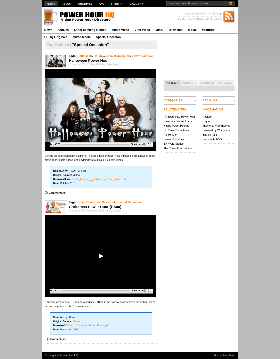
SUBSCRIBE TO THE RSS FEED (203, 14)
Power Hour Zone (174, 139)
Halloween (84, 55)
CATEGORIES (173, 100)
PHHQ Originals (55, 37)
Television (175, 30)
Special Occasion (108, 37)
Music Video (120, 30)
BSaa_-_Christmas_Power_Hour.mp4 (87, 325)
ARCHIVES (210, 100)
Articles (63, 30)
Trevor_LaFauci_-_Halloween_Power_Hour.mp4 (99, 179)
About (66, 3)
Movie (192, 30)
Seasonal (108, 202)
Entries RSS (210, 134)
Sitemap (117, 3)
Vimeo (76, 321)
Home (51, 3)
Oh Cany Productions (176, 130)
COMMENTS (189, 82)
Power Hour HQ (69, 355)
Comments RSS (212, 139)
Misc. (159, 30)
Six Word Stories (174, 143)
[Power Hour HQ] (81, 16)
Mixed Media (82, 37)
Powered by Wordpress (216, 130)
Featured (208, 30)
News (48, 30)
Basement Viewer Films (178, 121)
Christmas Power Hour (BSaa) (95, 207)
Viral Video (142, 30)
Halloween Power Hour (89, 61)
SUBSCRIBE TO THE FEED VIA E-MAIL (200, 18)
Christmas (93, 202)
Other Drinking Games (90, 30)
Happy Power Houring (176, 125)
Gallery (136, 3)
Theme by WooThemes (216, 125)
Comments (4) (57, 339)
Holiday (99, 55)
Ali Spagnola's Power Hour (179, 116)
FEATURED (207, 82)
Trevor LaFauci (142, 55)
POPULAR (171, 82)
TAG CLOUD (225, 82)
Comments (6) (57, 192)
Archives (85, 3)
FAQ (102, 3)
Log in (206, 121)
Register (207, 116)
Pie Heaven (170, 134)
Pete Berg (228, 355)
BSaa (81, 202)
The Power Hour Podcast (178, 148)
